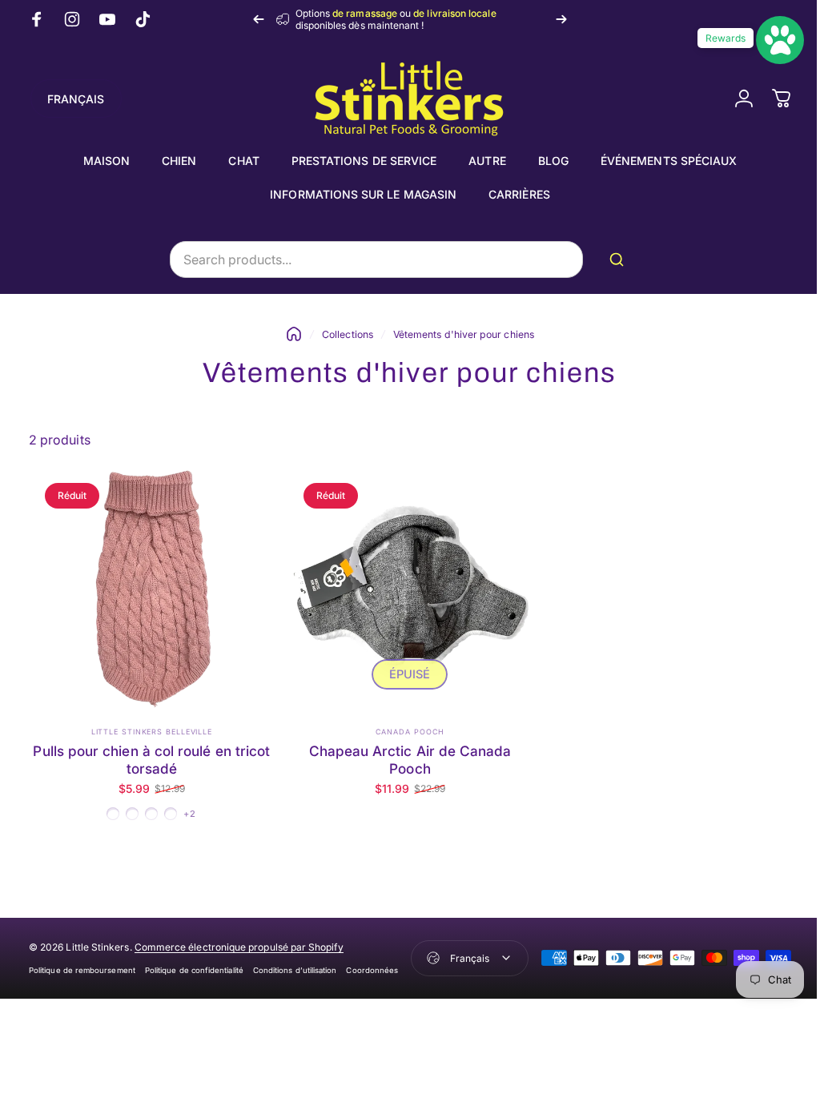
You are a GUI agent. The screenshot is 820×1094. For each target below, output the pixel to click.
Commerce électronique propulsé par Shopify (239, 943)
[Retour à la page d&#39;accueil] (288, 334)
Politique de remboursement (82, 966)
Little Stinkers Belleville (149, 727)
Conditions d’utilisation (295, 966)
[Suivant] (561, 19)
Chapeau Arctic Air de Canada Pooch (404, 755)
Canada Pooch (404, 727)
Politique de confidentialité (194, 966)
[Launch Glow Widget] (768, 40)
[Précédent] (258, 19)
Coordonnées (372, 966)
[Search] (614, 259)
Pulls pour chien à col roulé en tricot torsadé (149, 755)
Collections (342, 334)
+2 (188, 810)
